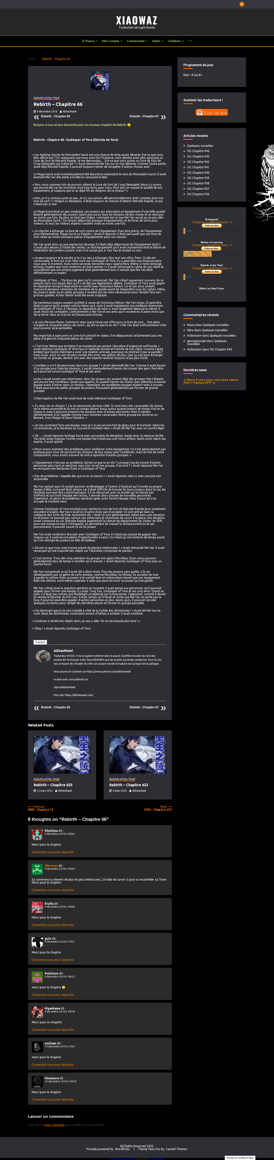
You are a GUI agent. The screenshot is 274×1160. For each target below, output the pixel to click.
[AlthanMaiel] (43, 661)
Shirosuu (51, 865)
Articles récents (58, 642)
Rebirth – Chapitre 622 (128, 785)
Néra (190, 330)
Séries (156, 41)
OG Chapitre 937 (198, 188)
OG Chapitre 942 (198, 161)
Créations (174, 41)
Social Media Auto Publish (123, 1159)
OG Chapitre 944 (198, 151)
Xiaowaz (137, 20)
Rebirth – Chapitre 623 (53, 785)
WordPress (122, 1149)
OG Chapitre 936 (198, 194)
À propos (88, 41)
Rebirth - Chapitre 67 (144, 116)
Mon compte (110, 41)
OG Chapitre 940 (198, 172)
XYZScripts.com (156, 1159)
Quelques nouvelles (200, 145)
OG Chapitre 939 (198, 178)
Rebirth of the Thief (46, 97)
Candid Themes (176, 1149)
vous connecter (54, 1125)
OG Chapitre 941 (198, 167)
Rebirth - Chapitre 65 (55, 116)
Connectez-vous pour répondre (53, 852)
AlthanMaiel (70, 111)
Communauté (136, 41)
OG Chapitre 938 (198, 183)
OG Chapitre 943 (198, 156)
